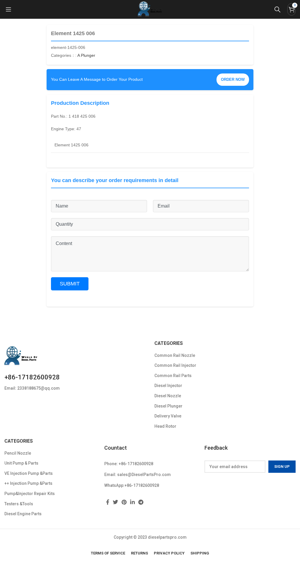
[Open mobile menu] (8, 9)
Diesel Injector (168, 385)
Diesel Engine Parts (23, 513)
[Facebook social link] (107, 502)
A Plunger (86, 55)
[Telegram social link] (141, 502)
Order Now (233, 79)
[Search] (277, 9)
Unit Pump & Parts (21, 463)
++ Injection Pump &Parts (28, 483)
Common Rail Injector (175, 365)
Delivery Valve (167, 416)
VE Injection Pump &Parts (28, 473)
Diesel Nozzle (167, 395)
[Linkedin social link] (132, 502)
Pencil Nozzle (17, 453)
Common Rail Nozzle (174, 355)
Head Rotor (165, 426)
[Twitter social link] (115, 502)
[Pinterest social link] (124, 502)
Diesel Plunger (168, 406)
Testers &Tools (18, 503)
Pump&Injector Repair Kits (29, 493)
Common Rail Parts (173, 375)
